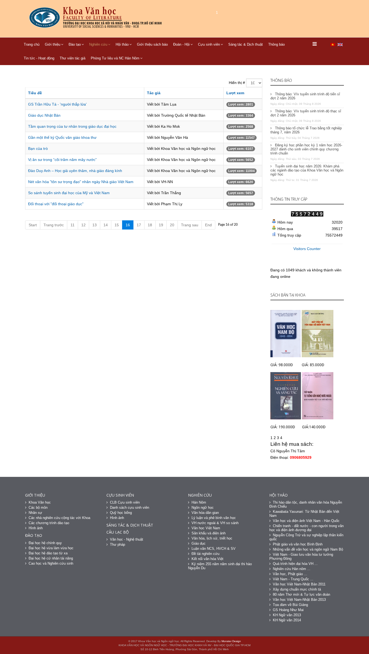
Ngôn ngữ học (203, 507)
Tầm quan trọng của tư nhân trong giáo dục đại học (72, 126)
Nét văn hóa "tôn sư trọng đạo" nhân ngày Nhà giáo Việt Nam (80, 182)
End (208, 225)
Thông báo (276, 44)
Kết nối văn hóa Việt (207, 559)
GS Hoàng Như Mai (288, 610)
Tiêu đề (35, 93)
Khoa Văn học (40, 502)
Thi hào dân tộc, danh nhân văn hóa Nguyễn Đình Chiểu (305, 504)
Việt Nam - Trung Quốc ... (293, 579)
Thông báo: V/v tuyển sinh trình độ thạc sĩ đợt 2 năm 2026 (305, 113)
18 (150, 225)
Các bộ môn (38, 507)
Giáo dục (199, 543)
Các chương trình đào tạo (49, 523)
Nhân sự (35, 513)
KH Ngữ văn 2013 (287, 615)
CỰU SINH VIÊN (120, 495)
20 (172, 225)
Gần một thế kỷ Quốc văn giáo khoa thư (62, 137)
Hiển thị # (237, 82)
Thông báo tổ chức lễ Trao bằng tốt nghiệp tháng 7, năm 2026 (306, 130)
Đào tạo (75, 44)
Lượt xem (235, 93)
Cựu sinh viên (209, 44)
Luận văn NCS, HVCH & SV (214, 549)
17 (139, 225)
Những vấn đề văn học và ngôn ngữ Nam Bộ (308, 549)
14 (105, 225)
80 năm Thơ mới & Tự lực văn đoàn (301, 594)
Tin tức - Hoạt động (39, 58)
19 (161, 225)
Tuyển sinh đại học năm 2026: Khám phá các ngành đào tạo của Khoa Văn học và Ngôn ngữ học (306, 170)
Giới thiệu (52, 44)
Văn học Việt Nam (206, 528)
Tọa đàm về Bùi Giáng (290, 605)
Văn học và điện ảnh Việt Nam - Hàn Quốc (306, 521)
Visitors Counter (307, 249)
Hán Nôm (199, 502)
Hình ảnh (36, 528)
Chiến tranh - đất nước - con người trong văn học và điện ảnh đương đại (306, 528)
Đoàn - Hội (181, 44)
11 (73, 225)
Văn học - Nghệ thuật (126, 539)
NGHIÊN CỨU (200, 495)
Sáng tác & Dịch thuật (245, 44)
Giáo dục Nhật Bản (44, 115)
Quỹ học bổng (121, 513)
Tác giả (153, 93)
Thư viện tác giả (72, 58)
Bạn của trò (38, 148)
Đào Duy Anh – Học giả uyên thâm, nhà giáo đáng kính (75, 170)
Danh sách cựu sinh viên (129, 507)
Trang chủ (31, 44)
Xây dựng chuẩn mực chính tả (297, 589)
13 (94, 225)
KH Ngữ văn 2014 (287, 620)
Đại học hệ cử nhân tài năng (51, 558)
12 (83, 225)
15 (117, 225)
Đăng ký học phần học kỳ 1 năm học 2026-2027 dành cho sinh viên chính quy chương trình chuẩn (306, 149)
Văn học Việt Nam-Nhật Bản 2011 (299, 584)
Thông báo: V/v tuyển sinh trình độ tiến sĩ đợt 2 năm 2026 (305, 96)
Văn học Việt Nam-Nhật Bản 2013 (299, 600)
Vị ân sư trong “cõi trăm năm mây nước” (62, 159)
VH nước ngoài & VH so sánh (215, 523)
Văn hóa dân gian (205, 513)
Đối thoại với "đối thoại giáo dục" (55, 204)
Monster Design (231, 641)
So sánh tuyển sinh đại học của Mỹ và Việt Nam (69, 193)
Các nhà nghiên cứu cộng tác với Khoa (59, 518)
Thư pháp (117, 544)
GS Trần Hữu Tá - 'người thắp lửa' (57, 104)
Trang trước (53, 225)
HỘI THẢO (278, 495)
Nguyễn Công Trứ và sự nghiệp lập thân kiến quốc (306, 537)
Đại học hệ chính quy (45, 543)
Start (33, 225)
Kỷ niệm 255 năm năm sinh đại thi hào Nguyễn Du (220, 566)
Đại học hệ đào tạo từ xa (48, 553)
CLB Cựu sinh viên (125, 502)
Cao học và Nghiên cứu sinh (51, 563)
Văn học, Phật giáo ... (290, 574)
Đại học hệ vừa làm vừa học (51, 548)
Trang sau (189, 225)
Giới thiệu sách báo (152, 44)
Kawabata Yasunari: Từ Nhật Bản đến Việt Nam (304, 514)
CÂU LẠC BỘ (117, 532)
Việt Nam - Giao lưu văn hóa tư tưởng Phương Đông (301, 556)
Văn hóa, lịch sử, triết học (212, 538)
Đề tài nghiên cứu (205, 554)
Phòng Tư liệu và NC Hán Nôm (115, 58)
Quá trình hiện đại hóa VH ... (295, 564)
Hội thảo (122, 44)
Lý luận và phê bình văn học (214, 518)
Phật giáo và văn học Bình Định (298, 544)
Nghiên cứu (98, 44)
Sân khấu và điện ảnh (209, 533)
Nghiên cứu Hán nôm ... (291, 569)
